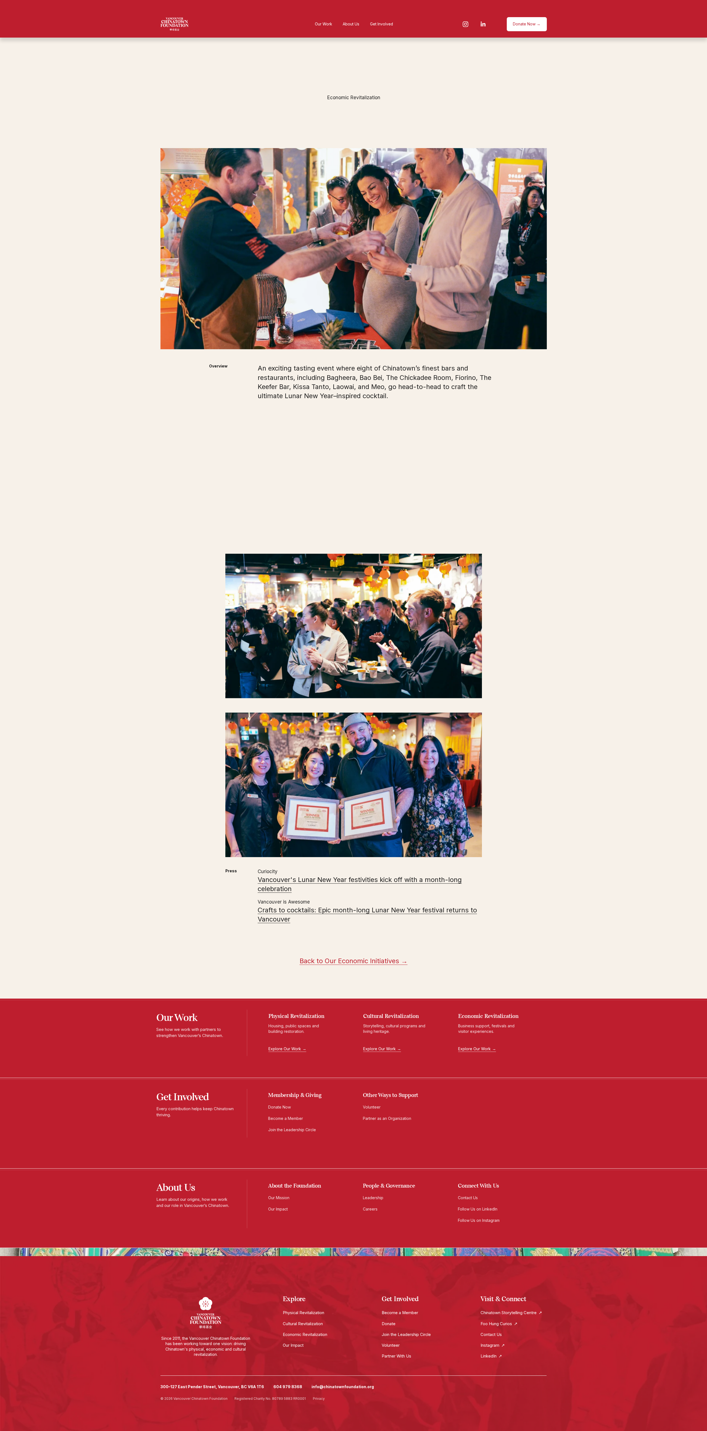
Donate (388, 1323)
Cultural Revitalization (303, 1323)
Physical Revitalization (303, 1312)
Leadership (375, 1197)
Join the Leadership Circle (294, 1129)
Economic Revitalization (305, 1334)
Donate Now (281, 1107)
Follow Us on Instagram (480, 1220)
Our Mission (281, 1197)
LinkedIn (491, 1356)
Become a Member (287, 1118)
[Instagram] (465, 24)
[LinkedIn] (482, 24)
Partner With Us (396, 1356)
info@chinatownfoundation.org (343, 1386)
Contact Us (470, 1197)
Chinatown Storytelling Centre (511, 1312)
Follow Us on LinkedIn (479, 1209)
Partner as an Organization (389, 1118)
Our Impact (280, 1209)
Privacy (319, 1398)
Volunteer (374, 1107)
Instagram (493, 1345)
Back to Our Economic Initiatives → (354, 961)
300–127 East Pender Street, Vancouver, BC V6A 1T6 (212, 1386)
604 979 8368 (287, 1386)
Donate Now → (526, 24)
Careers (372, 1209)
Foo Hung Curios (499, 1323)
